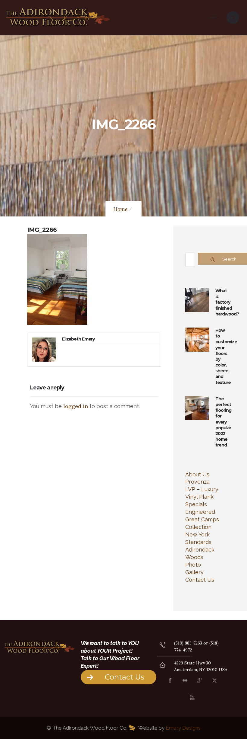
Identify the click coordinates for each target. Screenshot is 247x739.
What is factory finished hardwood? (227, 302)
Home (120, 209)
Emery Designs (183, 728)
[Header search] (233, 17)
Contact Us (199, 580)
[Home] (58, 27)
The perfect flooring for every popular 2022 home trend (223, 422)
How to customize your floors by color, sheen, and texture (226, 356)
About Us (197, 474)
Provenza (197, 481)
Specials (196, 504)
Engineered (200, 512)
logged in (75, 406)
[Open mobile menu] (216, 17)
